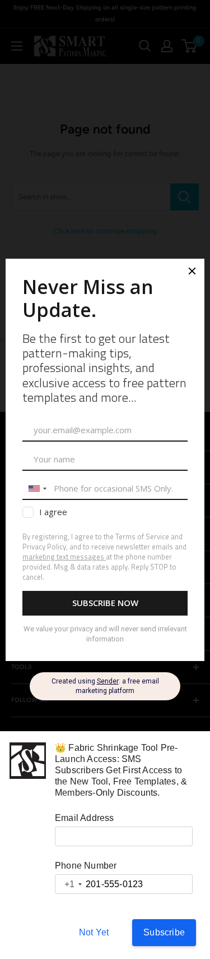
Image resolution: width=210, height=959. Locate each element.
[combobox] (68, 884)
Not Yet (94, 932)
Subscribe (164, 932)
